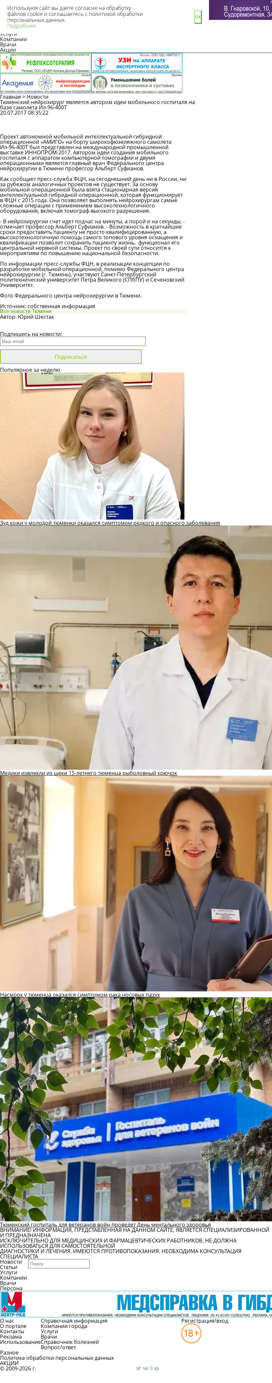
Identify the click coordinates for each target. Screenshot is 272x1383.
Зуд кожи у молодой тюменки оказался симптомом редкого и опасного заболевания (110, 523)
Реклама (11, 1336)
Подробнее (21, 25)
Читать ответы (229, 128)
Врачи (8, 44)
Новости (37, 96)
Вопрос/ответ (58, 1347)
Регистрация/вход (204, 1320)
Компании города (64, 1326)
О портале (13, 1326)
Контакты (12, 1331)
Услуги (8, 1272)
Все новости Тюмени (25, 311)
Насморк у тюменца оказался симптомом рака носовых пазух (80, 994)
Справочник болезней (70, 1342)
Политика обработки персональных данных (57, 1357)
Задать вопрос (229, 116)
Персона (11, 1288)
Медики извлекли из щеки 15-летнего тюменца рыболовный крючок (88, 773)
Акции (8, 49)
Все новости (22, 325)
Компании (13, 39)
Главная (10, 96)
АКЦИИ (9, 1363)
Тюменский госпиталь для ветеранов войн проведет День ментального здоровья (105, 1224)
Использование (20, 1342)
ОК (198, 17)
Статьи (8, 1267)
